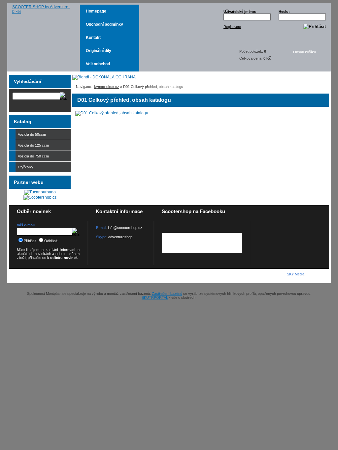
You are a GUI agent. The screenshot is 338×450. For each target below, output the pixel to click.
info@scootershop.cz (125, 228)
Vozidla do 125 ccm (33, 145)
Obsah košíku (304, 52)
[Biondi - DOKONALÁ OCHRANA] (104, 77)
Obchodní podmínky (104, 24)
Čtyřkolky (25, 167)
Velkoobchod (98, 64)
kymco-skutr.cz (106, 87)
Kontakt (93, 37)
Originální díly (98, 50)
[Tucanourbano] (40, 192)
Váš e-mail (26, 225)
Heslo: (284, 12)
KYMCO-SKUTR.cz (45, 276)
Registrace (232, 27)
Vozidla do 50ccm (32, 134)
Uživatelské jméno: (239, 12)
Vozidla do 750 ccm (33, 156)
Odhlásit (50, 241)
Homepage (96, 11)
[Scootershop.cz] (39, 197)
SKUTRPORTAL (155, 297)
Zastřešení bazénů (167, 293)
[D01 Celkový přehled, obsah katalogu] (111, 113)
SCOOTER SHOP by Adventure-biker (41, 9)
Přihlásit (30, 241)
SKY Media (295, 274)
